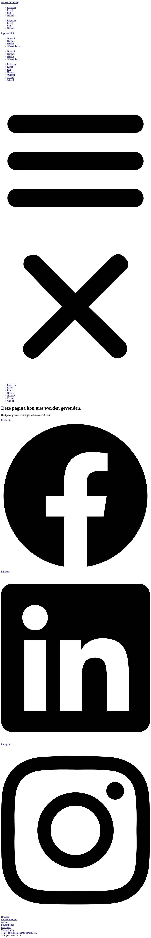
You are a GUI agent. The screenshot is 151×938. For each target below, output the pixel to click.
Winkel (10, 43)
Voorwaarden (7, 930)
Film (9, 12)
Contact (10, 41)
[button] (75, 232)
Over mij (11, 38)
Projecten (11, 7)
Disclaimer (6, 927)
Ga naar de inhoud (9, 2)
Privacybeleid (7, 925)
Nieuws (10, 15)
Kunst (10, 10)
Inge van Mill (7, 33)
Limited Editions (9, 919)
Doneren (5, 917)
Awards (4, 922)
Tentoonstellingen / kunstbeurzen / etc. (19, 933)
